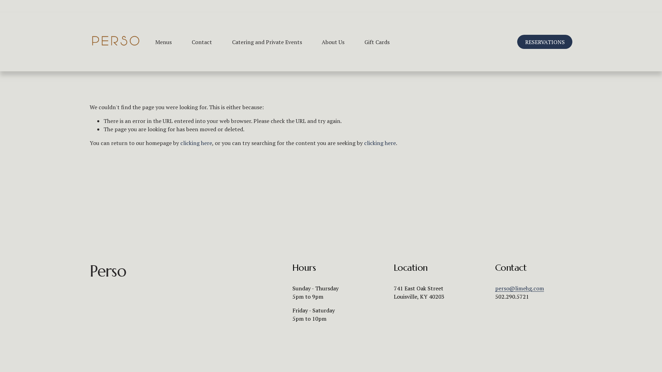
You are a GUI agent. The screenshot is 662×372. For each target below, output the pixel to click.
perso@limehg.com (519, 288)
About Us (333, 42)
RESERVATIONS (545, 42)
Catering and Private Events (267, 42)
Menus (163, 42)
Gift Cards (377, 42)
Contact (202, 42)
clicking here (196, 143)
